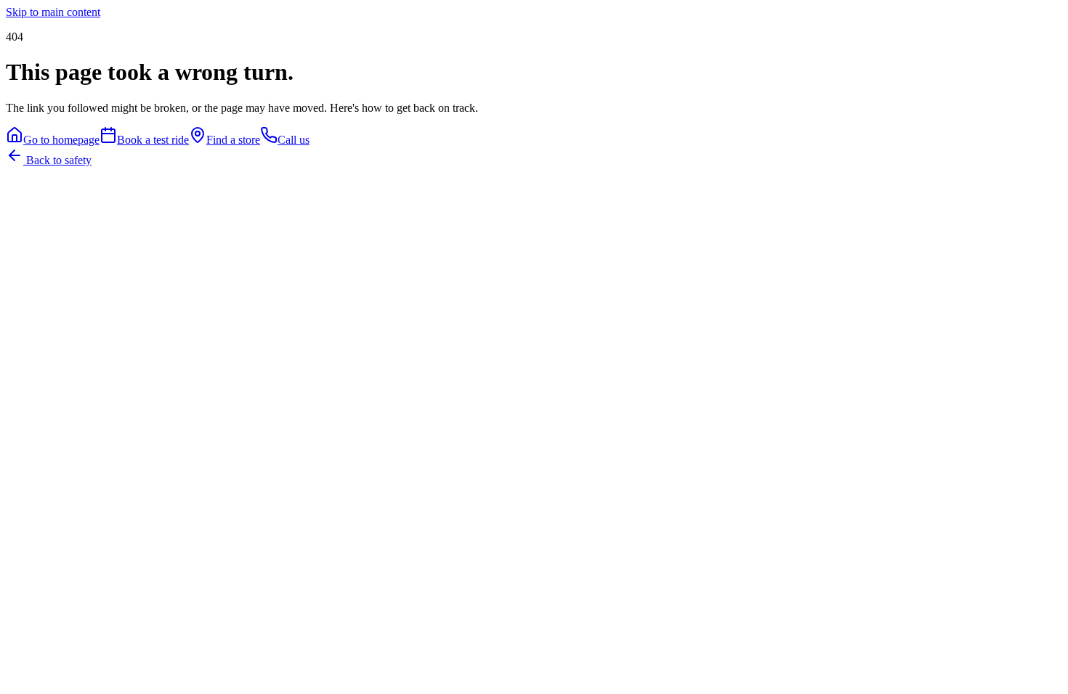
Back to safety (57, 160)
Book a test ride (153, 140)
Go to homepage (61, 140)
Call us (294, 140)
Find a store (233, 140)
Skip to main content (53, 12)
